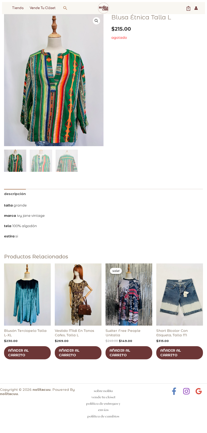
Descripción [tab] (15, 194)
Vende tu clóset (43, 8)
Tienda (17, 8)
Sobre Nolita (103, 391)
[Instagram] (186, 391)
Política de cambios (103, 416)
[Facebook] (174, 391)
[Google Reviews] (198, 391)
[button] (65, 8)
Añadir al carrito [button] (18, 352)
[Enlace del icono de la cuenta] (196, 8)
